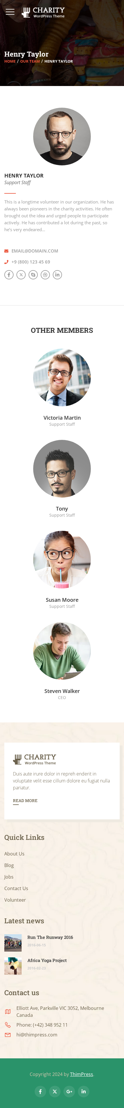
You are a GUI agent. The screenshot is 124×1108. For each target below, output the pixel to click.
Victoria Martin (62, 417)
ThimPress (81, 1074)
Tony (62, 508)
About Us (14, 854)
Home (10, 61)
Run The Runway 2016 (50, 937)
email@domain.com (35, 251)
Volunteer (15, 900)
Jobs (9, 877)
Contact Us (16, 888)
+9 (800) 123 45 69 (31, 262)
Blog (9, 865)
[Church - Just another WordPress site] (45, 12)
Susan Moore (62, 599)
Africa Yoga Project (47, 960)
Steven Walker (62, 690)
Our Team (30, 61)
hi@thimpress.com (36, 1035)
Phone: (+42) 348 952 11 (42, 1025)
